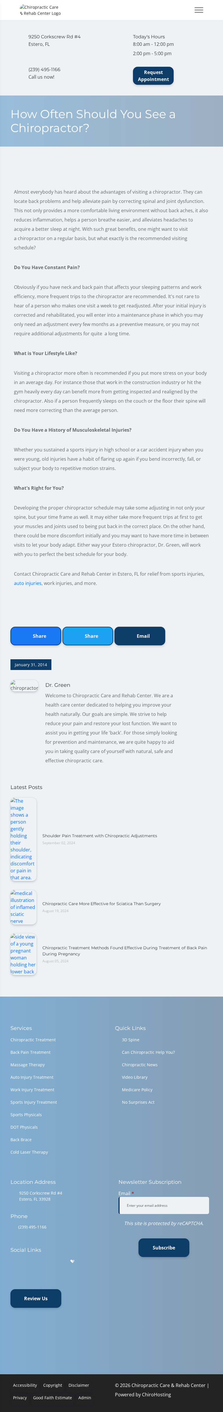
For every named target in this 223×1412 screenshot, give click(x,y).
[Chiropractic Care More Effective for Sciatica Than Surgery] (23, 907)
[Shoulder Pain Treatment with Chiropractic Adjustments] (23, 839)
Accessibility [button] (25, 1385)
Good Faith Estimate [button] (52, 1397)
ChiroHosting (156, 1394)
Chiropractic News (140, 1064)
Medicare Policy (137, 1089)
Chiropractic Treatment (33, 1039)
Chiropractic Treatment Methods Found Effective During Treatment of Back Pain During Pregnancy (124, 951)
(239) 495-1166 (32, 1227)
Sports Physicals (26, 1114)
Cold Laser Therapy (29, 1152)
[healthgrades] (72, 1261)
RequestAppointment (153, 75)
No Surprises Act (138, 1102)
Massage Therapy (27, 1064)
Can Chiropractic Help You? (148, 1052)
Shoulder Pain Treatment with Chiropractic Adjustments (99, 835)
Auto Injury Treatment (31, 1077)
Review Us (36, 1298)
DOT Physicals (24, 1127)
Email (143, 636)
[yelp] (43, 1261)
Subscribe (164, 1247)
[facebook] (28, 1261)
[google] (13, 1261)
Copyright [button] (52, 1385)
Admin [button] (84, 1397)
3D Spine (130, 1039)
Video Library (135, 1077)
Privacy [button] (20, 1397)
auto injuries (28, 583)
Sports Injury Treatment (33, 1102)
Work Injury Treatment (32, 1089)
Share (39, 636)
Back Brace (21, 1139)
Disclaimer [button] (79, 1385)
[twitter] (58, 1261)
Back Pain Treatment (30, 1052)
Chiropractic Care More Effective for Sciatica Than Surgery (101, 903)
